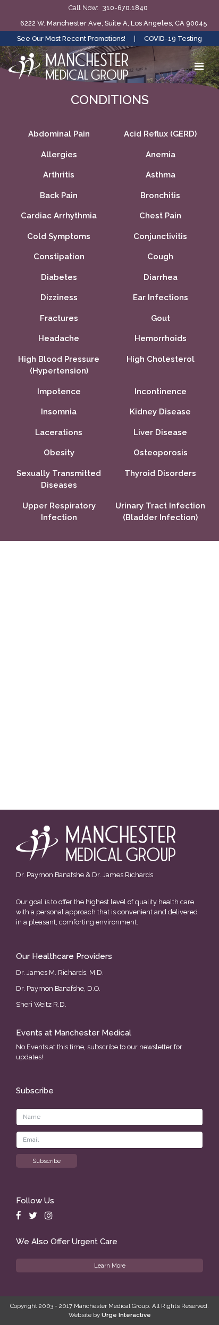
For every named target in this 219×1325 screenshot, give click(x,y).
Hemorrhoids (160, 338)
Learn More (109, 1265)
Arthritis (58, 175)
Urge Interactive (126, 1315)
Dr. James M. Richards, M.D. (60, 972)
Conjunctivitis (160, 236)
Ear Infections (160, 297)
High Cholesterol (161, 359)
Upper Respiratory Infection (59, 512)
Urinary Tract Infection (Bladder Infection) (160, 512)
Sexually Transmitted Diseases (58, 479)
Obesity (59, 452)
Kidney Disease (160, 412)
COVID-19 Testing (173, 39)
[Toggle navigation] (199, 66)
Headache (58, 338)
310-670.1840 (125, 8)
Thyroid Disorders (160, 473)
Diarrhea (161, 277)
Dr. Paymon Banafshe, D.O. (58, 988)
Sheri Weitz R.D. (41, 1004)
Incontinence (160, 391)
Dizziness (59, 297)
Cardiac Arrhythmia (59, 215)
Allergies (59, 154)
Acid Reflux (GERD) (160, 134)
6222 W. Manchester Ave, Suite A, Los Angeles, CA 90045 (113, 23)
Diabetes (59, 277)
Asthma (160, 175)
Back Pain (59, 195)
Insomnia (59, 412)
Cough (160, 256)
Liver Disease (160, 432)
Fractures (59, 318)
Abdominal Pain (59, 134)
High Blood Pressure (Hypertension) (58, 365)
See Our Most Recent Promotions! (71, 39)
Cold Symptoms (58, 236)
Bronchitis (160, 195)
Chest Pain (160, 215)
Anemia (160, 154)
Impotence (59, 391)
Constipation (59, 256)
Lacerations (58, 432)
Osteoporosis (160, 452)
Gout (160, 318)
